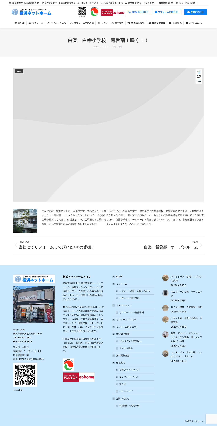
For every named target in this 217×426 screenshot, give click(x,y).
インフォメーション (129, 377)
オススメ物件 (126, 348)
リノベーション (124, 305)
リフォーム (121, 284)
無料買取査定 (122, 355)
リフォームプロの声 (126, 319)
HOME (119, 276)
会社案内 (120, 362)
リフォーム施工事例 (129, 298)
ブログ (19, 71)
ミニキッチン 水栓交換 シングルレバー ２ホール (186, 354)
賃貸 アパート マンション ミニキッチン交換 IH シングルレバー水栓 (186, 337)
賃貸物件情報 (122, 334)
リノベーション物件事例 (131, 312)
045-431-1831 (140, 12)
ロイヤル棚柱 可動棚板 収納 (186, 307)
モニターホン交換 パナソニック (186, 293)
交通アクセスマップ (129, 370)
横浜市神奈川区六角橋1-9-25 (25, 2)
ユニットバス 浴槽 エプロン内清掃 (186, 278)
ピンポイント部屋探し (130, 341)
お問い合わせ (122, 398)
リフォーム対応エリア (127, 327)
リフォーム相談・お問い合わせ (134, 291)
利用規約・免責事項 (129, 405)
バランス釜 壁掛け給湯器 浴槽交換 (186, 320)
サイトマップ (126, 391)
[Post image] (165, 278)
